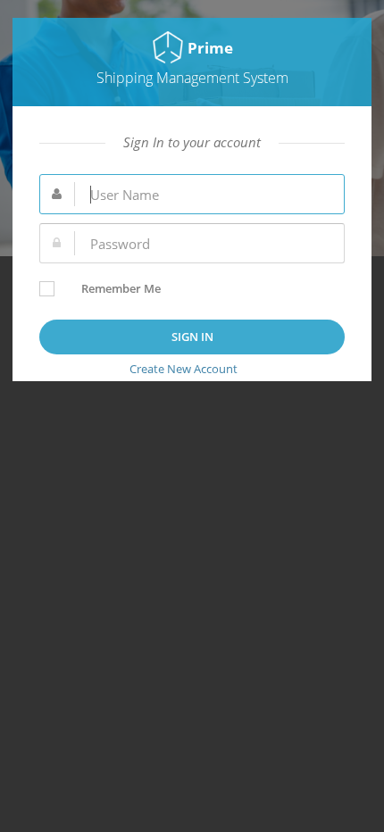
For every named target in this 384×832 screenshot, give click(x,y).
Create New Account (183, 369)
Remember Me (121, 288)
